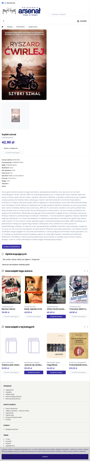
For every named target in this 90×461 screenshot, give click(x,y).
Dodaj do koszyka (56, 316)
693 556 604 (11, 3)
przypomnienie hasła (14, 417)
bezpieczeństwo (12, 429)
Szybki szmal (33, 27)
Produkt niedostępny (13, 153)
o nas (8, 439)
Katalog (9, 27)
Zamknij (45, 456)
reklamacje (10, 394)
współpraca (10, 446)
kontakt (9, 441)
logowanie (10, 413)
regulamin (10, 390)
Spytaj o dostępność (11, 148)
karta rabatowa (11, 408)
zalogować (36, 259)
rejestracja (10, 415)
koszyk (8, 419)
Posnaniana (20, 27)
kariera (8, 443)
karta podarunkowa (13, 399)
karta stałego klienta (13, 396)
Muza (11, 168)
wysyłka (9, 392)
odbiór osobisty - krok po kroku (17, 411)
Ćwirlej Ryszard (7, 137)
